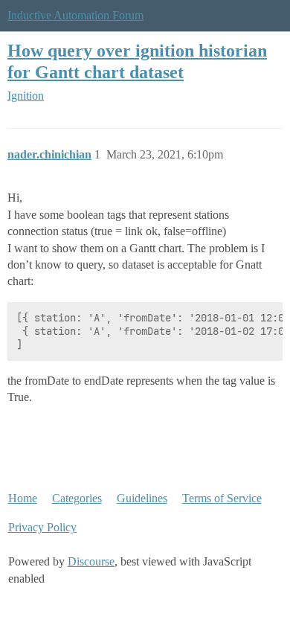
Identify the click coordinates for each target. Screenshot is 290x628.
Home (22, 498)
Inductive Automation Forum (75, 15)
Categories (77, 498)
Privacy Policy (42, 527)
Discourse (91, 561)
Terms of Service (222, 498)
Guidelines (142, 498)
